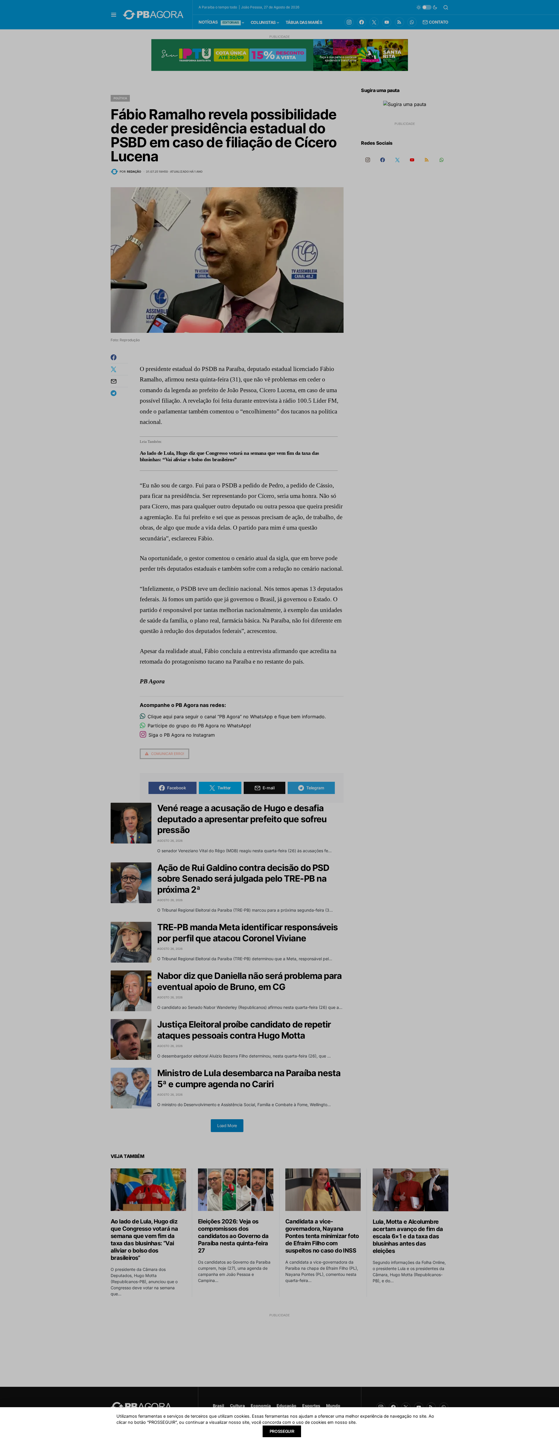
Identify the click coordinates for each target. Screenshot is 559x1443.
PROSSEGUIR (282, 1431)
